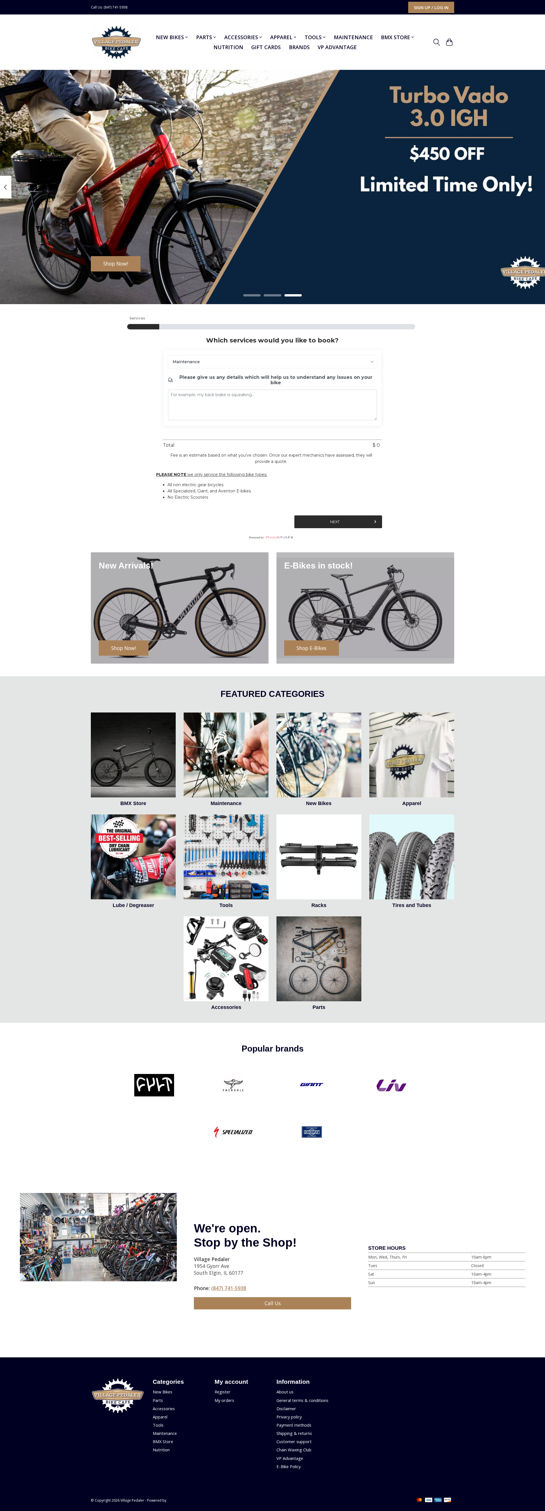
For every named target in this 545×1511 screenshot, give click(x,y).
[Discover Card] (447, 1500)
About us (285, 1392)
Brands (299, 47)
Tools (226, 905)
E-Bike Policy (288, 1466)
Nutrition (228, 47)
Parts (319, 1007)
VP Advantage (337, 47)
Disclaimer (286, 1408)
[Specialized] (233, 1133)
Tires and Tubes (411, 905)
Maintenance (353, 37)
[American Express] (438, 1500)
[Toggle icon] (436, 42)
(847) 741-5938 (228, 1288)
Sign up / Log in (431, 7)
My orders (224, 1400)
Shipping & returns (294, 1433)
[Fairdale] (233, 1085)
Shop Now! (115, 263)
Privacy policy (289, 1417)
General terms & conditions (302, 1400)
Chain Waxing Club (293, 1450)
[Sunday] (311, 1133)
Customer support (294, 1441)
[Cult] (154, 1085)
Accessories (226, 1007)
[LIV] (390, 1085)
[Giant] (311, 1085)
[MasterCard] (419, 1500)
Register (222, 1392)
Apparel (411, 803)
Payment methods (293, 1425)
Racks (318, 905)
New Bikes (319, 803)
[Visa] (428, 1500)
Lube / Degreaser (133, 905)
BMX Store (133, 803)
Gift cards (266, 47)
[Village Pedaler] (116, 42)
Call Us (273, 1303)
